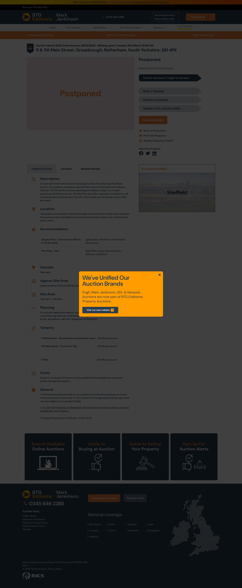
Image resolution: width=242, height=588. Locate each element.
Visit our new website (98, 310)
